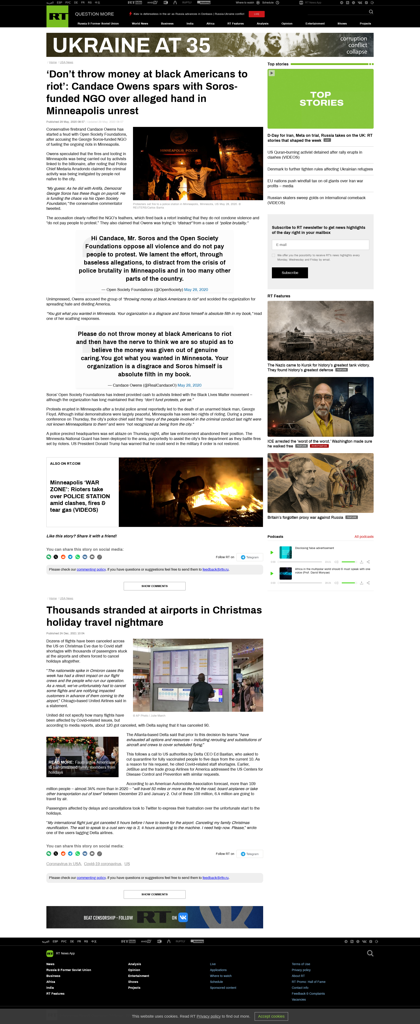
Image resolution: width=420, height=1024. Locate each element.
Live (213, 964)
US (127, 864)
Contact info (300, 987)
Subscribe (290, 273)
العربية (50, 2)
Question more (94, 14)
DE (76, 2)
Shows (342, 23)
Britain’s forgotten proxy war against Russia (306, 517)
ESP (59, 2)
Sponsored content (223, 987)
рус (64, 941)
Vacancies (299, 999)
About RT (298, 976)
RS (90, 2)
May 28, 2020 (196, 290)
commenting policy (91, 569)
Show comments (155, 586)
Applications (218, 970)
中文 (97, 2)
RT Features (236, 23)
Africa (210, 23)
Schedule (216, 982)
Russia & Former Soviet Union (98, 23)
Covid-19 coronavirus (102, 864)
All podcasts (364, 536)
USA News (66, 62)
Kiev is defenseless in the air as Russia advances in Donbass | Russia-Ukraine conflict (189, 14)
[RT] (135, 3)
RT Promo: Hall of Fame (309, 982)
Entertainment (315, 23)
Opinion (287, 23)
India (190, 23)
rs (86, 941)
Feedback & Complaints (308, 993)
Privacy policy (301, 970)
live (256, 14)
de (72, 941)
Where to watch (221, 976)
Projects (365, 23)
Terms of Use (301, 964)
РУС (68, 2)
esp (55, 941)
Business (167, 23)
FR (83, 2)
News (50, 964)
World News (140, 23)
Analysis (262, 23)
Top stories (278, 64)
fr (79, 941)
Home (53, 62)
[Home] (57, 16)
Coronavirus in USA (63, 864)
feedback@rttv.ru (216, 569)
